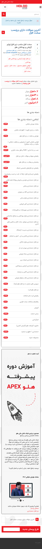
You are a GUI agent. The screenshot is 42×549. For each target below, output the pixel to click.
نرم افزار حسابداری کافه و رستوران (28, 192)
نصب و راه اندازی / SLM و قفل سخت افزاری (25, 150)
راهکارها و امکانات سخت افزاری (29, 302)
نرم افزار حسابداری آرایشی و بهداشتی (27, 266)
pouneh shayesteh (11, 53)
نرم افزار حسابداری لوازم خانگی (29, 242)
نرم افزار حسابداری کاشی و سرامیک (28, 272)
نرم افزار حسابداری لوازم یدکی (29, 198)
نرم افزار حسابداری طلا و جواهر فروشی (27, 278)
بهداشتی (27, 62)
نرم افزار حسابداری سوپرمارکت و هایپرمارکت (25, 210)
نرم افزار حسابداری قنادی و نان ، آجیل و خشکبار (24, 236)
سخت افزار (27, 71)
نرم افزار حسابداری (33, 511)
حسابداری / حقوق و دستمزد (30, 332)
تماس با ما (37, 543)
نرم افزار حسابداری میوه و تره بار (29, 248)
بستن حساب (35, 314)
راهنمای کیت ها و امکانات (31, 296)
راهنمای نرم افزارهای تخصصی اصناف (27, 168)
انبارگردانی (35, 320)
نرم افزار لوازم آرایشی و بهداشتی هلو (19, 59)
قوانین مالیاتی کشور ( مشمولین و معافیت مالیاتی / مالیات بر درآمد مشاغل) (23, 143)
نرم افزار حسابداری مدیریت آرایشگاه (28, 230)
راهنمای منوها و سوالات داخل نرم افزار (27, 156)
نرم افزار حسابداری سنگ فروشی (29, 254)
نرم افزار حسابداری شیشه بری (29, 260)
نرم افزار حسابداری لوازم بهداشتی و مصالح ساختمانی (23, 216)
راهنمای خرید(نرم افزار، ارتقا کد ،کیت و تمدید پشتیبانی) (22, 174)
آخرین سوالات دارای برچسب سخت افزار (22, 519)
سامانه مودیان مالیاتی (32, 124)
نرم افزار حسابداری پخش (31, 186)
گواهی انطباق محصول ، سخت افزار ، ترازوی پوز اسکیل (18, 66)
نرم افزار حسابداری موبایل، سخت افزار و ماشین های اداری (23, 223)
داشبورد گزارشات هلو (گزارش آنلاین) (27, 326)
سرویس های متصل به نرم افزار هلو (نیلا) (26, 284)
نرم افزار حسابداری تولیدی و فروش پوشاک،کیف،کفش (22, 180)
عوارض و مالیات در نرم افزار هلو (29, 136)
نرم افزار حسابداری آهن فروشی (29, 204)
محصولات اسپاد (34, 338)
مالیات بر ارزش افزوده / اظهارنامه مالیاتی (26, 130)
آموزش (36, 308)
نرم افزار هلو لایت (33, 290)
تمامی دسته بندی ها (28, 119)
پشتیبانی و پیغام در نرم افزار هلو (29, 162)
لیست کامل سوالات (17, 81)
